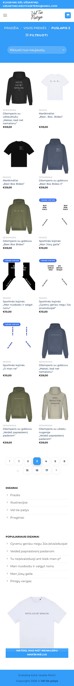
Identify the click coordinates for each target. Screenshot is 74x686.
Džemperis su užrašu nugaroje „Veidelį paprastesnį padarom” (52, 433)
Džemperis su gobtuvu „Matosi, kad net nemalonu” (53, 368)
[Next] (56, 470)
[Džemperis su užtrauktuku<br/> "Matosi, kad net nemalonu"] (19, 87)
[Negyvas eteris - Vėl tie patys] (37, 15)
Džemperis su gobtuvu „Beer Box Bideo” (17, 242)
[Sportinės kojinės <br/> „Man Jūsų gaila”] (55, 215)
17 (47, 470)
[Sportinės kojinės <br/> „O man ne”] (19, 339)
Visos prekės (35, 28)
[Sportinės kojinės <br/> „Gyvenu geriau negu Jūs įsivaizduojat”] (55, 275)
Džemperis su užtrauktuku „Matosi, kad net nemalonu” (13, 118)
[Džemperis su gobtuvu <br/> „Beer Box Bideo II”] (55, 155)
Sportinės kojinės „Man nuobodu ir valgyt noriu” (17, 305)
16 (37, 470)
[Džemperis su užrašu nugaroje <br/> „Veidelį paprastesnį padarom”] (55, 403)
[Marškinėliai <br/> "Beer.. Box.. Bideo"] (55, 87)
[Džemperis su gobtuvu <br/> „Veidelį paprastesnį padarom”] (19, 403)
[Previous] (9, 461)
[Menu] (5, 15)
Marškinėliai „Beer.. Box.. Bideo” (51, 115)
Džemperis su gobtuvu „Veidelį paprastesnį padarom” (17, 432)
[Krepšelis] (68, 15)
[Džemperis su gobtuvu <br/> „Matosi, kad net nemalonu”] (55, 339)
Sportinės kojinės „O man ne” (14, 367)
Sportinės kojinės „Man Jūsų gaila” (50, 242)
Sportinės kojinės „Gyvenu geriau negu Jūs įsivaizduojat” (55, 305)
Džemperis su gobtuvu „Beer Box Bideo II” (53, 182)
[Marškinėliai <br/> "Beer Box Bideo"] (19, 155)
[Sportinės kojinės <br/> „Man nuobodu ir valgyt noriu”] (19, 275)
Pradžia (11, 28)
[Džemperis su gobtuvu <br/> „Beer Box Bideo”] (19, 215)
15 (27, 470)
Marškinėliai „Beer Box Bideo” (13, 182)
